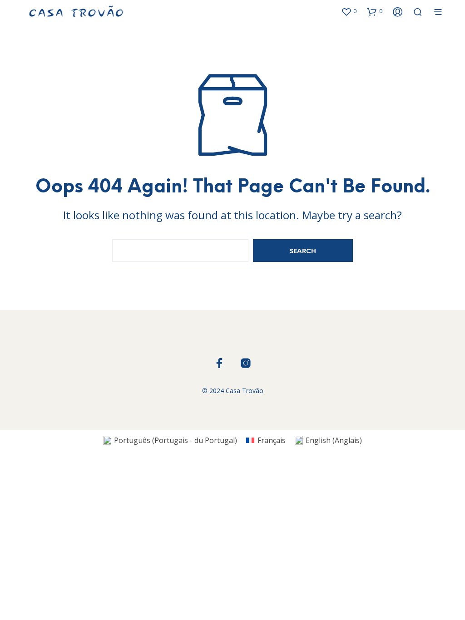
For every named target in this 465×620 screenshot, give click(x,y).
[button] (348, 11)
